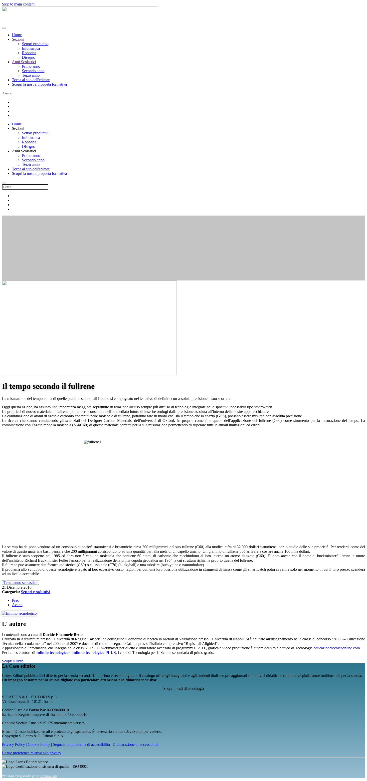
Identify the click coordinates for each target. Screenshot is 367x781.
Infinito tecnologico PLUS (94, 652)
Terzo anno (31, 75)
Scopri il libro (12, 661)
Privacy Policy (13, 744)
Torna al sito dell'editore (31, 80)
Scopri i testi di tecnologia (183, 688)
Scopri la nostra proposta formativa (39, 84)
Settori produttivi (35, 44)
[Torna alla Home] (80, 22)
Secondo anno (33, 71)
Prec (15, 600)
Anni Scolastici (24, 62)
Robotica (29, 53)
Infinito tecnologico (52, 652)
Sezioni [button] (18, 128)
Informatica (31, 48)
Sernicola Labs (48, 776)
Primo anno (31, 66)
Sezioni (18, 39)
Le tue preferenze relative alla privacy (31, 753)
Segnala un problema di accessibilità (81, 744)
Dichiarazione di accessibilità (135, 744)
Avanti (17, 605)
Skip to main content (18, 4)
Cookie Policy (39, 744)
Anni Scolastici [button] (24, 151)
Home (17, 35)
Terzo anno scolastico (20, 582)
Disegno (28, 57)
